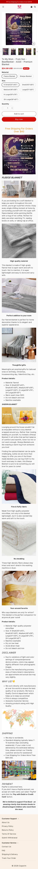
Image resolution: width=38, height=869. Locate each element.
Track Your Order (9, 858)
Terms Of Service (9, 834)
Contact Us (6, 847)
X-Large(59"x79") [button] (10, 94)
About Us (5, 822)
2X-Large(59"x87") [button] (11, 99)
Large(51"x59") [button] (28, 90)
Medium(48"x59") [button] (10, 90)
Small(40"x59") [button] (28, 85)
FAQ (3, 850)
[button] (3, 6)
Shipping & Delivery (10, 854)
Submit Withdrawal (9, 838)
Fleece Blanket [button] (9, 76)
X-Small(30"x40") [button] (10, 85)
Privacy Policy (7, 826)
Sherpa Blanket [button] (26, 76)
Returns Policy (8, 830)
